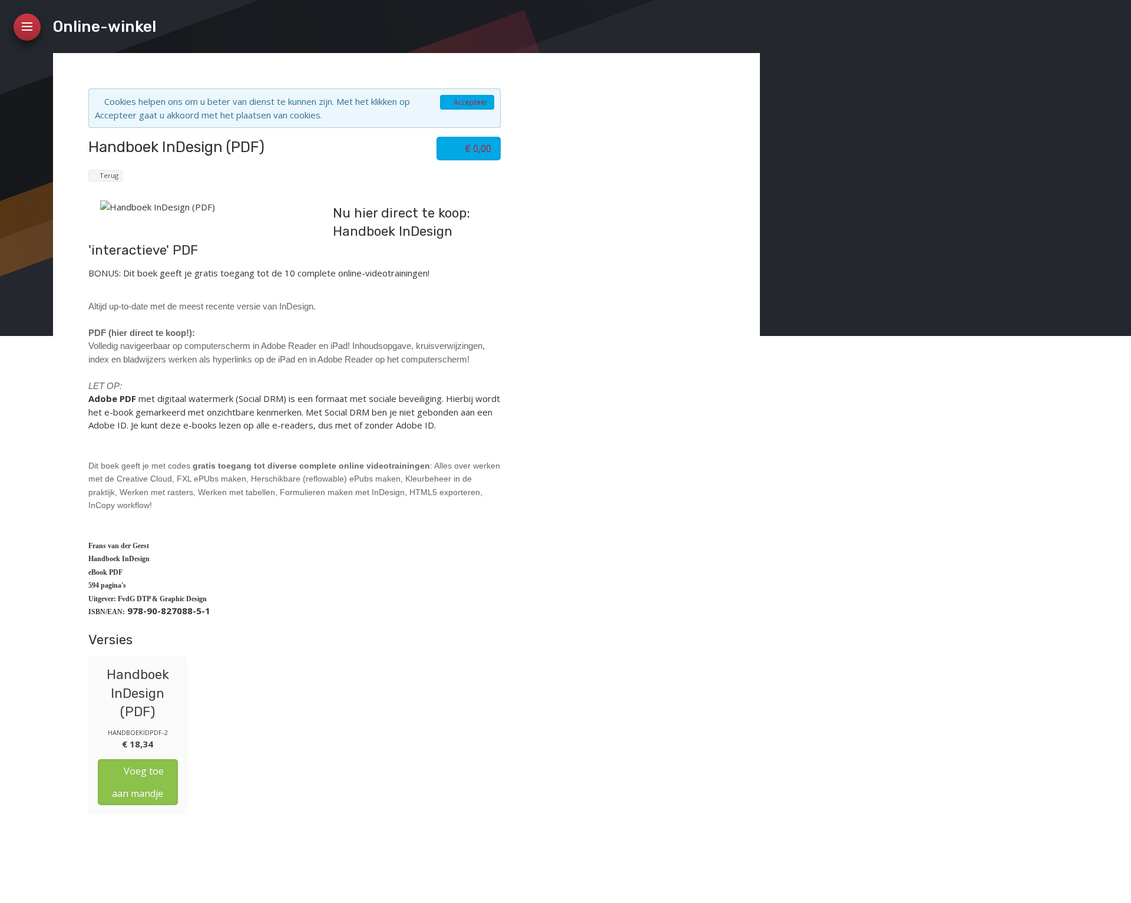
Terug (108, 175)
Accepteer (470, 102)
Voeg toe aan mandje (138, 782)
